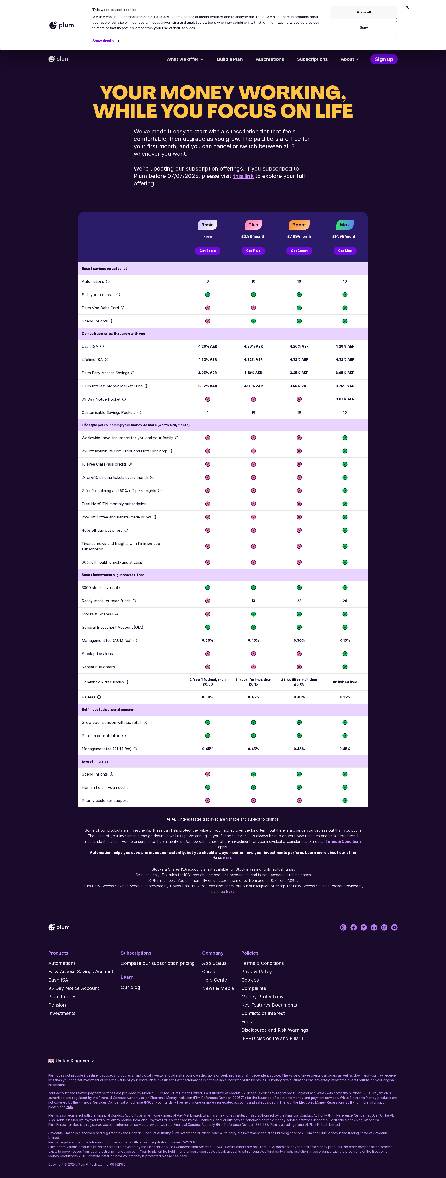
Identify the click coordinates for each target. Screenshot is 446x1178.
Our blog (130, 987)
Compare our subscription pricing (158, 963)
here (230, 891)
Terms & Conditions (343, 841)
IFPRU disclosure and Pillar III (273, 1038)
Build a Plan (230, 59)
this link (243, 176)
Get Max (345, 251)
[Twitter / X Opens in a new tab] (364, 927)
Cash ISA (58, 980)
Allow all (364, 12)
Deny (364, 27)
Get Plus (253, 251)
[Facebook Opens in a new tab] (353, 927)
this (69, 1107)
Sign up (384, 59)
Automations (270, 59)
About (347, 59)
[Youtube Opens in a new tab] (394, 927)
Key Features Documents (269, 1005)
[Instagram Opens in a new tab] (343, 927)
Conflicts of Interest (263, 1013)
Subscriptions (312, 59)
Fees (246, 1021)
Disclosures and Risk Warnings (274, 1030)
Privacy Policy (256, 971)
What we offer (182, 59)
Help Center (215, 980)
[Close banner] (407, 7)
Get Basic (208, 251)
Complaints (253, 988)
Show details (103, 41)
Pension (57, 1005)
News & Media (218, 988)
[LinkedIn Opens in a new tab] (374, 927)
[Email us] (384, 927)
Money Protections (262, 996)
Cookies (250, 980)
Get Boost (299, 251)
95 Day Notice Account (73, 988)
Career (209, 971)
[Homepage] (58, 59)
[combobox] (71, 1061)
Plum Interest (63, 996)
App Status (214, 963)
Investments (61, 1013)
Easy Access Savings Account (80, 971)
